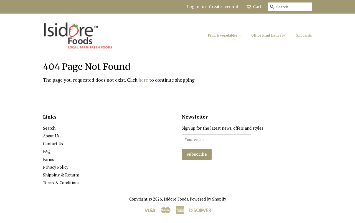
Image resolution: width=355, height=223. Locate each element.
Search (49, 128)
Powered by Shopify (208, 199)
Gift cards (304, 35)
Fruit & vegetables (223, 35)
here (143, 80)
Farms (48, 159)
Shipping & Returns (61, 175)
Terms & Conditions (61, 182)
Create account (223, 6)
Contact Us (53, 143)
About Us (51, 136)
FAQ (46, 151)
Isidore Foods (176, 199)
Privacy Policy (55, 167)
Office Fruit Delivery (268, 35)
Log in (193, 6)
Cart (257, 6)
